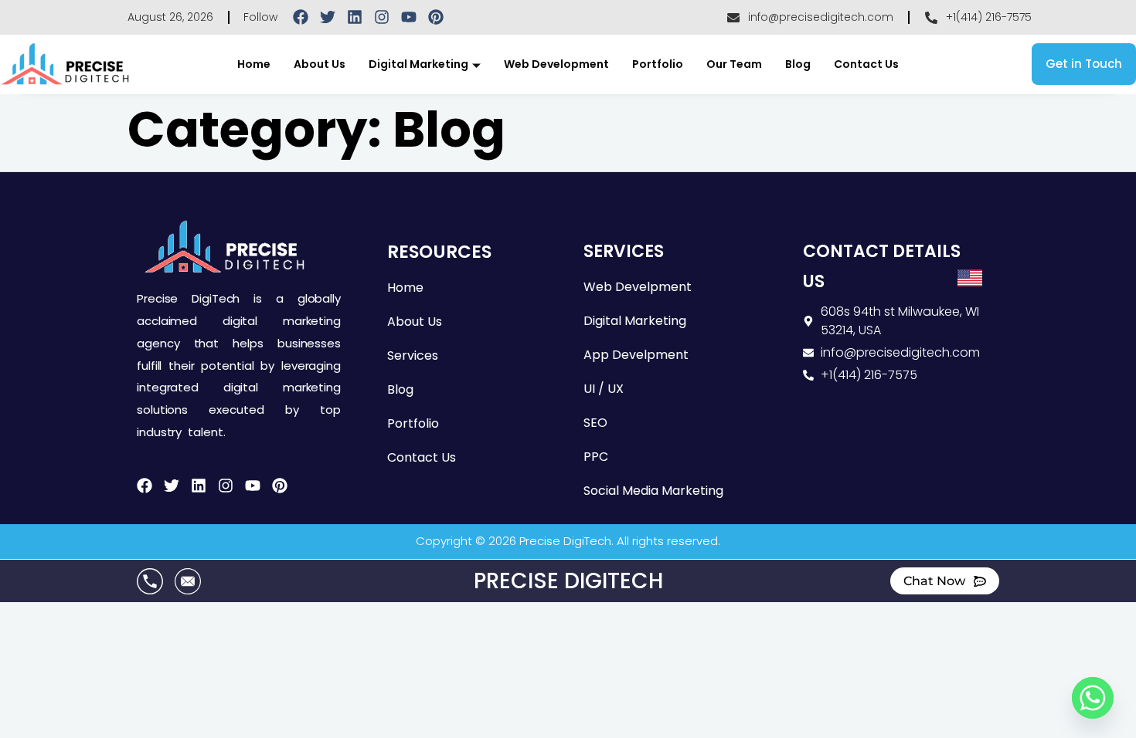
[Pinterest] (436, 17)
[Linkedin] (354, 17)
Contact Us (866, 64)
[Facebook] (300, 17)
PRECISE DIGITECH (568, 581)
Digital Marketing (418, 64)
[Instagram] (381, 17)
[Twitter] (327, 17)
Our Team (734, 64)
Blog (798, 64)
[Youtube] (409, 17)
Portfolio (657, 64)
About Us (319, 64)
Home (253, 64)
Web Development (556, 64)
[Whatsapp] (1093, 698)
